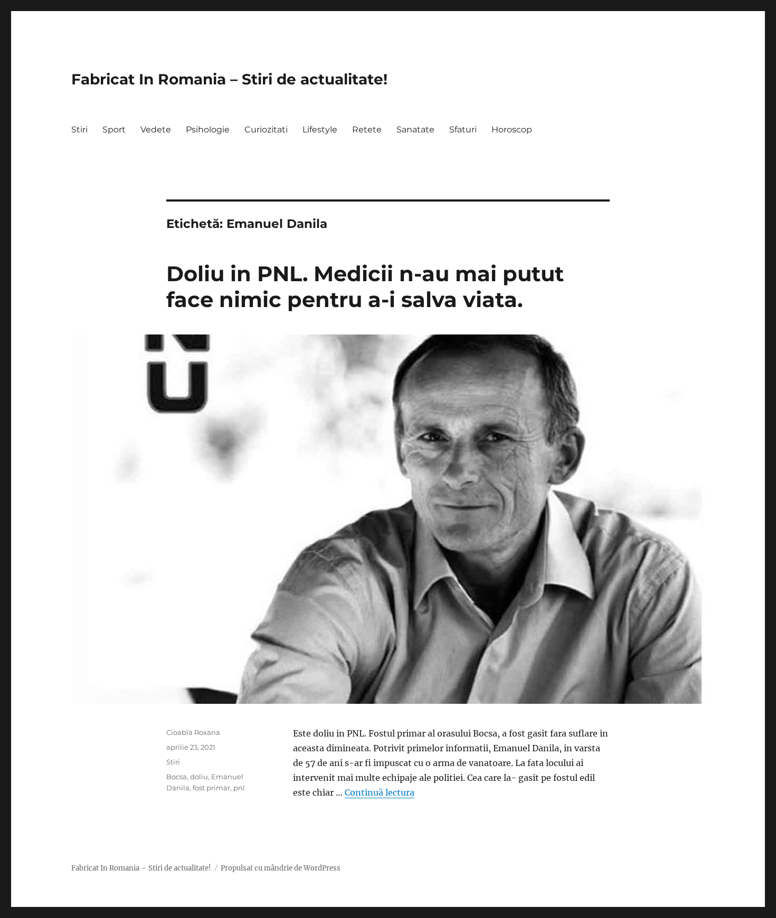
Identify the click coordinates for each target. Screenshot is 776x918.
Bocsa (176, 776)
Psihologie (208, 130)
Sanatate (415, 130)
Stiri (79, 130)
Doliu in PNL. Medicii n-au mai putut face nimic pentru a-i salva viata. (365, 286)
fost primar (211, 787)
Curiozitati (266, 130)
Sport (114, 130)
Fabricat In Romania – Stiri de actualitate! (229, 79)
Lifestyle (319, 130)
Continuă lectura (379, 792)
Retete (367, 130)
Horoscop (511, 130)
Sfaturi (463, 130)
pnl (239, 787)
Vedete (155, 130)
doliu (199, 776)
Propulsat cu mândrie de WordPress (280, 868)
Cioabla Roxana (193, 732)
